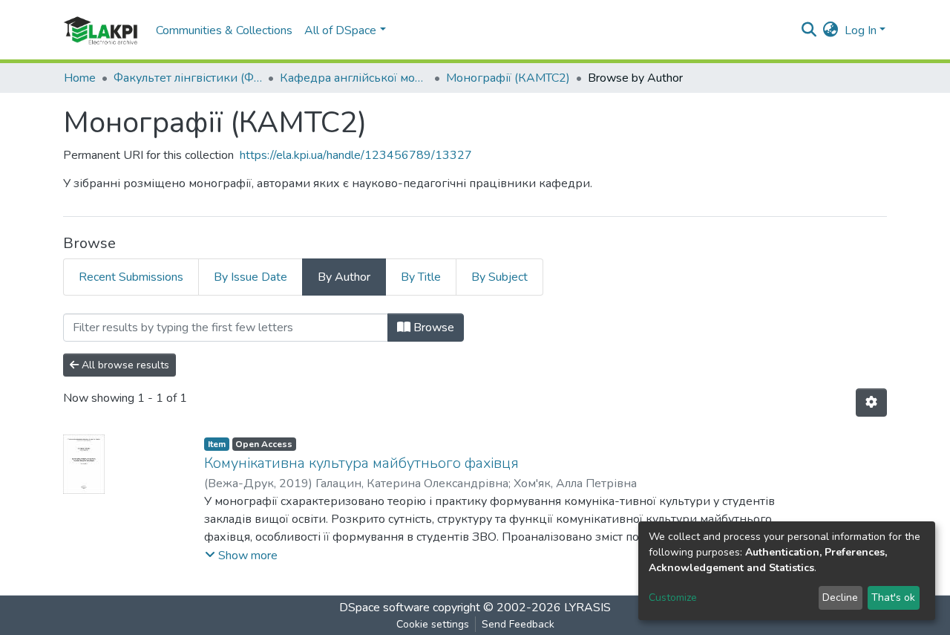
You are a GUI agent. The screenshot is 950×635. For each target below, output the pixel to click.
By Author (344, 277)
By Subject (499, 277)
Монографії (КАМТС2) (508, 78)
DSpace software (384, 607)
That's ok (893, 597)
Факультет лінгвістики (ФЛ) (188, 78)
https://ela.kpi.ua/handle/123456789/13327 (356, 155)
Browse (432, 327)
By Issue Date (250, 277)
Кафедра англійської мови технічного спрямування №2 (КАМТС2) (354, 78)
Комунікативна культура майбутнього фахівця (361, 463)
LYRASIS (587, 607)
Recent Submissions (131, 277)
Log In (861, 30)
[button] (831, 30)
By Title (421, 277)
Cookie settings (432, 624)
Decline (840, 597)
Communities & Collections (224, 30)
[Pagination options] (871, 402)
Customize (673, 597)
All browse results (124, 365)
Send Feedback (518, 624)
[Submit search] (809, 30)
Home (80, 78)
